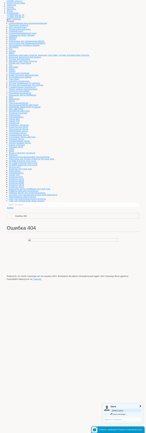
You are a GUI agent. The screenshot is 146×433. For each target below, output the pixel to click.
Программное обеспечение (22, 196)
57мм (11, 148)
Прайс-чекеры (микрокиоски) (23, 89)
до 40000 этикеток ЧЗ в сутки (23, 164)
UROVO (12, 39)
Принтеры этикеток (18, 25)
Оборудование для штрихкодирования (28, 23)
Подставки (14, 79)
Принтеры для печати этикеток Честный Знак (31, 158)
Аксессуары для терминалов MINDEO (27, 43)
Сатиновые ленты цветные (22, 136)
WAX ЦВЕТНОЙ (16, 109)
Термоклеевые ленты (19, 140)
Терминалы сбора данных (22, 35)
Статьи (10, 7)
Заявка (10, 207)
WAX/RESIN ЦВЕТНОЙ (19, 111)
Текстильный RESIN (18, 103)
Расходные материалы (20, 93)
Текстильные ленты (18, 129)
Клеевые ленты (16, 138)
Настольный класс (18, 27)
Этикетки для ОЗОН (18, 127)
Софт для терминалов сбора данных (26, 200)
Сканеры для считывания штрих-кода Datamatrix (33, 194)
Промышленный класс (20, 29)
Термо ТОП (14, 121)
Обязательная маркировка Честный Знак (29, 156)
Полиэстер (14, 123)
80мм (11, 150)
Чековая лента (16, 146)
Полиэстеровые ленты (20, 142)
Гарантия (11, 5)
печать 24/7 (15, 166)
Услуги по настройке (19, 91)
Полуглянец (14, 115)
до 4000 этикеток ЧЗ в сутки (22, 160)
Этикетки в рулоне (18, 113)
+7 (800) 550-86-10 (15, 17)
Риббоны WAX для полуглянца (23, 190)
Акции (10, 11)
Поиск (137, 204)
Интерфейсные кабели (20, 77)
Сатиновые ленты (18, 133)
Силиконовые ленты (19, 135)
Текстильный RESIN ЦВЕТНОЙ (23, 105)
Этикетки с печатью (19, 125)
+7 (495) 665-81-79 (15, 15)
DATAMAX (13, 47)
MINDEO (13, 37)
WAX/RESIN (14, 99)
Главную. (37, 279)
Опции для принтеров (20, 63)
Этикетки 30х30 (16, 182)
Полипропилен (16, 117)
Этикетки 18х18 (16, 184)
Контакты (11, 9)
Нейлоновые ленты (18, 131)
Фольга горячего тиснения (22, 152)
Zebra (11, 53)
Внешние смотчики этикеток (23, 61)
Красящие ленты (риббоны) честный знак (29, 188)
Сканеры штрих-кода (19, 81)
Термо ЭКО (14, 119)
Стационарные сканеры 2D (22, 87)
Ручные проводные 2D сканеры (24, 83)
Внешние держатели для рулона (25, 57)
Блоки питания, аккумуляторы (23, 75)
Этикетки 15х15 (16, 178)
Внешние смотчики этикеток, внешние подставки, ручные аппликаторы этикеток (49, 55)
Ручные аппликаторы (19, 59)
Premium (13, 154)
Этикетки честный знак (20, 168)
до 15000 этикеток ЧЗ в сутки (23, 162)
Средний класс (16, 31)
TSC (10, 49)
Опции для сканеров (19, 73)
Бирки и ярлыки (17, 144)
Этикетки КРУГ (16, 176)
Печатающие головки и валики (24, 45)
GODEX (12, 51)
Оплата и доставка (16, 3)
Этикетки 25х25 (16, 186)
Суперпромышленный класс (23, 33)
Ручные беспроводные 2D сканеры (26, 85)
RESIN (12, 101)
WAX (11, 97)
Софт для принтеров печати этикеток (27, 198)
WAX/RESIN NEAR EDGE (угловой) (24, 107)
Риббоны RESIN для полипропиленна (27, 192)
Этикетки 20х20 (16, 180)
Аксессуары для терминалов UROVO (26, 41)
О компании (13, 13)
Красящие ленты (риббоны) (22, 95)
